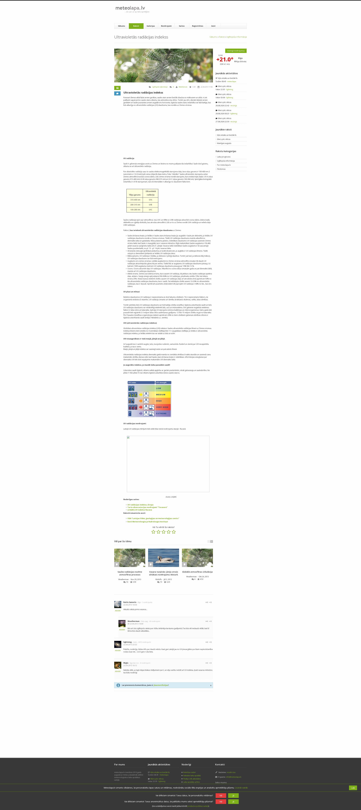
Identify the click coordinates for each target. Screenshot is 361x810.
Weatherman (183, 87)
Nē (221, 795)
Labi (353, 787)
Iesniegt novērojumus (236, 51)
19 (161, 582)
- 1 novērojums (146, 602)
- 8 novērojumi (144, 663)
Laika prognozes (223, 157)
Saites (182, 26)
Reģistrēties (197, 26)
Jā (233, 795)
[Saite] (129, 558)
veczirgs (233, 105)
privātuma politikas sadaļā (198, 806)
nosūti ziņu (231, 772)
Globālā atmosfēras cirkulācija (197, 571)
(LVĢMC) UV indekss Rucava (139, 510)
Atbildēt (118, 610)
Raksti (136, 26)
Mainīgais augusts (224, 143)
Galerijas (151, 26)
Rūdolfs (159, 579)
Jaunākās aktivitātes (227, 73)
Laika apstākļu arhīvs (191, 782)
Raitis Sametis (129, 602)
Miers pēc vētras (224, 86)
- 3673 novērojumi (144, 642)
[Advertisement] (203, 12)
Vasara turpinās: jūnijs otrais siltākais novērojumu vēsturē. (163, 573)
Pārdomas (221, 169)
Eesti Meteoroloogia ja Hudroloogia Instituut (147, 521)
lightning (127, 642)
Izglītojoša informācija (237, 36)
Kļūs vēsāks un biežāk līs (227, 78)
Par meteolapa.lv (224, 165)
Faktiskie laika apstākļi (192, 775)
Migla (125, 663)
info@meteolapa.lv (233, 777)
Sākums (121, 26)
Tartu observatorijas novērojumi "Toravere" (147, 507)
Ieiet (213, 26)
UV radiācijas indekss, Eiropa (140, 505)
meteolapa (231, 81)
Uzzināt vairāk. (241, 787)
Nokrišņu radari (189, 772)
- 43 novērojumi (154, 621)
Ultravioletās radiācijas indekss (143, 92)
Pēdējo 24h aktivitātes (192, 779)
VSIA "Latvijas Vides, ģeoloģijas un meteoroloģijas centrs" (153, 518)
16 (127, 582)
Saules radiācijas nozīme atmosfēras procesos (130, 573)
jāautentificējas (161, 685)
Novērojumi (166, 26)
